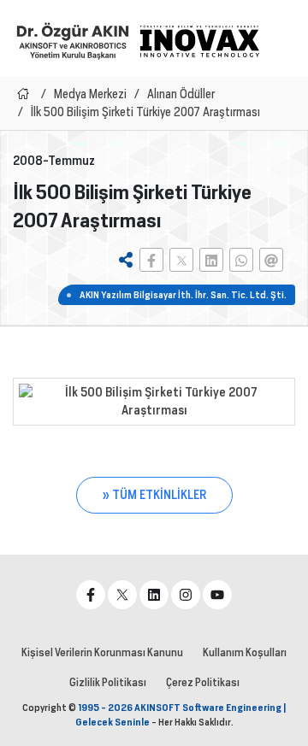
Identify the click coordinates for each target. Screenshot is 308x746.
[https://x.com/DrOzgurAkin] (122, 594)
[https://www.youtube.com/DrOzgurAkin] (217, 594)
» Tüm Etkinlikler (154, 495)
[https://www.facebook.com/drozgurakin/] (90, 594)
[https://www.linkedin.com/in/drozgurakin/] (154, 594)
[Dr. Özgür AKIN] (73, 41)
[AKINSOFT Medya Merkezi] (199, 41)
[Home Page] (23, 94)
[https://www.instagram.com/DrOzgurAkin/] (185, 594)
